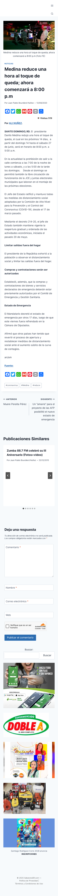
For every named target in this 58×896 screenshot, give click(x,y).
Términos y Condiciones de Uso (29, 883)
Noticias (9, 64)
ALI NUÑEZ (15, 123)
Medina (25, 385)
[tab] (23, 508)
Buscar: (29, 649)
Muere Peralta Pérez (14, 402)
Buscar (47, 655)
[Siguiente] (50, 475)
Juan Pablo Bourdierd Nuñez (21, 103)
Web (8, 615)
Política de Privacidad (28, 881)
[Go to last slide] (8, 475)
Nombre (11, 587)
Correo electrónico (17, 601)
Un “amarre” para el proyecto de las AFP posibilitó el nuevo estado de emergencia (43, 409)
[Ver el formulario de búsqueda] (52, 13)
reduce (36, 385)
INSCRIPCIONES (29, 854)
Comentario (13, 547)
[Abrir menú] (52, 5)
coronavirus (12, 385)
